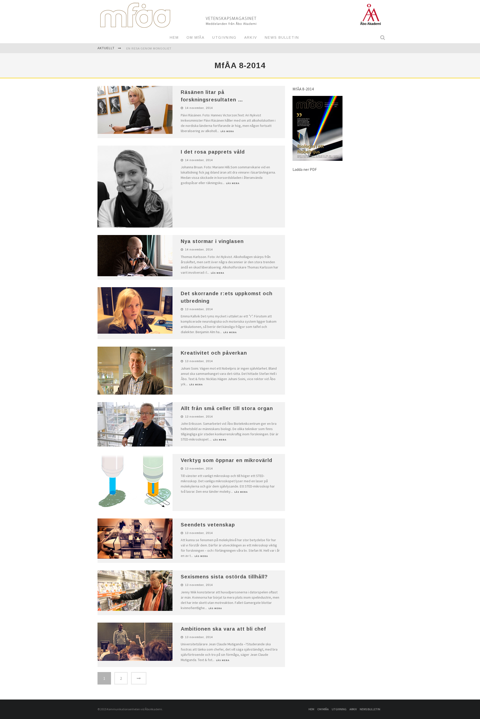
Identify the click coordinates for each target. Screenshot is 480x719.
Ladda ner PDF (304, 169)
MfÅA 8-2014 (303, 88)
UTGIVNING (224, 37)
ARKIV (250, 37)
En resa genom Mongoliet (149, 48)
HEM (174, 37)
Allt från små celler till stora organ (227, 408)
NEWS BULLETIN (282, 37)
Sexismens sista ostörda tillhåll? (224, 576)
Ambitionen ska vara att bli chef (223, 629)
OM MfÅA (195, 37)
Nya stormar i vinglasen (212, 241)
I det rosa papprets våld (213, 152)
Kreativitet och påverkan (214, 353)
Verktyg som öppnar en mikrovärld (226, 460)
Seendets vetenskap (208, 524)
